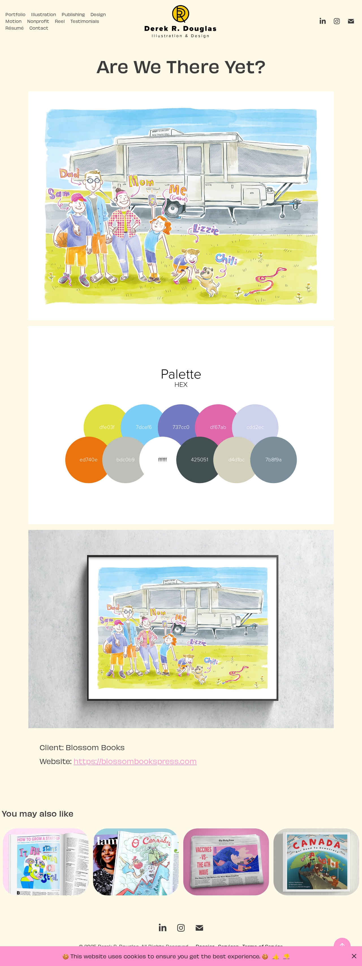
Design (98, 14)
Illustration (43, 14)
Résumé (14, 28)
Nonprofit (38, 21)
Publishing (73, 14)
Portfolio (15, 14)
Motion (13, 21)
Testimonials (84, 21)
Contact (38, 28)
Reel (60, 21)
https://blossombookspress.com (135, 760)
